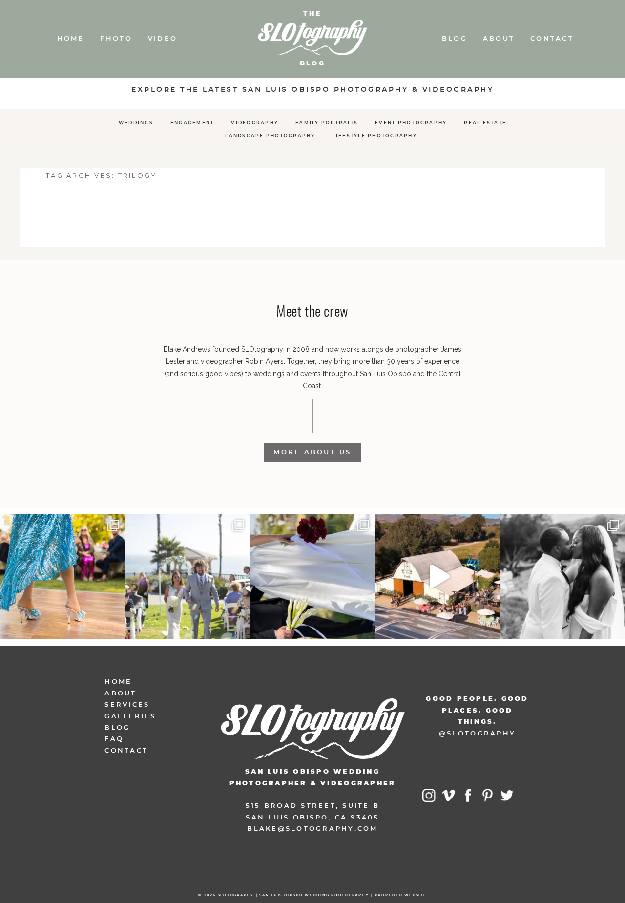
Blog (454, 39)
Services (126, 705)
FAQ (114, 739)
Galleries (130, 717)
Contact (552, 39)
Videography (254, 123)
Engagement (192, 123)
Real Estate (485, 123)
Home (70, 39)
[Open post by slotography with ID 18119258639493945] (62, 576)
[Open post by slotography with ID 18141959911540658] (562, 576)
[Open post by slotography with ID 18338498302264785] (187, 576)
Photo (116, 39)
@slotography (477, 734)
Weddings (136, 123)
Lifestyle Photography (375, 136)
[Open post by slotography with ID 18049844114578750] (437, 576)
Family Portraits (326, 123)
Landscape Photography (270, 136)
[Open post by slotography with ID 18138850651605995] (312, 576)
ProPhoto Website (401, 895)
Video (162, 39)
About (499, 39)
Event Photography (411, 123)
